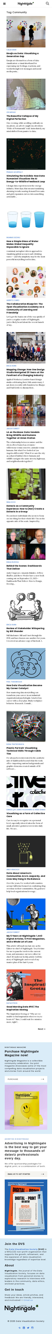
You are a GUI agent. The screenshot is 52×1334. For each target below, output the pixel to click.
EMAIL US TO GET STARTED (19, 1174)
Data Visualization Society (23, 1249)
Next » (41, 1029)
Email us (28, 1300)
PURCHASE (13, 1079)
